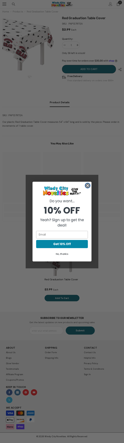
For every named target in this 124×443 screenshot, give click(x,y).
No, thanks (62, 254)
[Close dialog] (87, 185)
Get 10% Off (62, 244)
